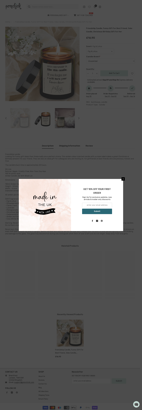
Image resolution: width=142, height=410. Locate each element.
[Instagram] (97, 221)
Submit (97, 211)
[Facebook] (92, 221)
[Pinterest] (101, 221)
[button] (136, 404)
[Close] (123, 179)
